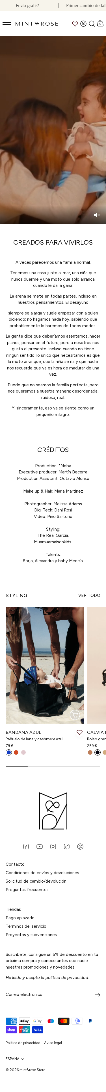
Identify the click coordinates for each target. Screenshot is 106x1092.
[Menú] (7, 23)
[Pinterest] (80, 846)
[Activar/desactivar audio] (97, 215)
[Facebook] (26, 846)
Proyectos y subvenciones (31, 934)
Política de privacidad (23, 1043)
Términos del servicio (26, 926)
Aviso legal (53, 1043)
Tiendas (13, 909)
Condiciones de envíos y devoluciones (42, 872)
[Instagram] (53, 846)
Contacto (15, 864)
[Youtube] (39, 846)
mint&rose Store (32, 1070)
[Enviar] (97, 995)
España (13, 1059)
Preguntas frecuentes (27, 889)
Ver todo (89, 595)
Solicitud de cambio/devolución (36, 881)
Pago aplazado (20, 917)
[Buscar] (92, 23)
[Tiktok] (66, 846)
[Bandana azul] (45, 665)
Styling (16, 595)
